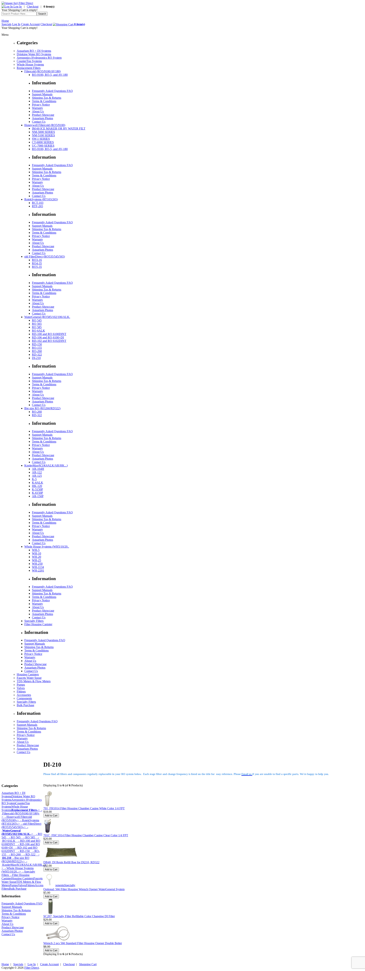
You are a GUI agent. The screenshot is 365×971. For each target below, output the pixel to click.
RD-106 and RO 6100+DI (48, 337)
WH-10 (36, 553)
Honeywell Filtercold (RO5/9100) (44, 125)
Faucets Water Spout (29, 677)
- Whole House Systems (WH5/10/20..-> (18, 870)
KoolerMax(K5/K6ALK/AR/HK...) (46, 465)
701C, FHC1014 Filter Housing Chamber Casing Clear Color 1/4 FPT (85, 835)
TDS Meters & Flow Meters (34, 681)
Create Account (30, 24)
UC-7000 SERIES (43, 145)
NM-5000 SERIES (43, 132)
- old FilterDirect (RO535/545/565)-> (21, 825)
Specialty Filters (34, 620)
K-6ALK (37, 482)
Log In (17, 6)
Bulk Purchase (25, 705)
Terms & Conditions (44, 101)
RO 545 (37, 320)
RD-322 (37, 354)
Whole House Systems (30, 64)
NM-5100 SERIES (43, 135)
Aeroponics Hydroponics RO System (39, 57)
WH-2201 (38, 570)
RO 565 (37, 323)
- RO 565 (13, 837)
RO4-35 (37, 263)
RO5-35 (37, 266)
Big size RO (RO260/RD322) (42, 408)
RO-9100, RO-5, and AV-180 (50, 74)
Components (24, 698)
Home (5, 20)
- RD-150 (22, 851)
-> (25, 810)
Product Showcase (43, 114)
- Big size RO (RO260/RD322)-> (15, 859)
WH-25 (36, 560)
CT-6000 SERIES (43, 142)
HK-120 (37, 486)
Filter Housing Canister (38, 624)
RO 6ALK (38, 330)
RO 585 (37, 327)
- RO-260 (13, 854)
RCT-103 (37, 202)
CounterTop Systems (29, 61)
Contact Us (38, 121)
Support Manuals (42, 94)
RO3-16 (37, 260)
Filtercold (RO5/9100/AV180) (42, 71)
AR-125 (37, 475)
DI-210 (36, 358)
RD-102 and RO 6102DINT (49, 340)
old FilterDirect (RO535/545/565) (44, 256)
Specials (6, 24)
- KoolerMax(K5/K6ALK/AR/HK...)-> (24, 865)
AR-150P (38, 496)
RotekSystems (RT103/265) (41, 199)
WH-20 (36, 556)
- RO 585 (28, 837)
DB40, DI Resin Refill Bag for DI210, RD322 (71, 862)
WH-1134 (38, 567)
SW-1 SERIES (41, 138)
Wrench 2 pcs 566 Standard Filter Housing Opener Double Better (82, 943)
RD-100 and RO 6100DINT (49, 334)
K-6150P (37, 492)
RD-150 (37, 344)
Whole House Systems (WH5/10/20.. (46, 546)
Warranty (37, 108)
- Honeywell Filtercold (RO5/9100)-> (17, 818)
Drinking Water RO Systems (34, 54)
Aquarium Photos (42, 118)
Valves (21, 688)
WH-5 (36, 550)
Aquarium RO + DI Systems (34, 50)
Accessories (24, 695)
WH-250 (37, 563)
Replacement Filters (28, 68)
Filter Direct (31, 967)
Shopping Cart (88, 964)
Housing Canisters (28, 674)
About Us (38, 111)
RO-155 (37, 347)
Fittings (21, 691)
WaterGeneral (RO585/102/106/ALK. (47, 317)
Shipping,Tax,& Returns (46, 97)
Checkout (32, 6)
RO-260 (37, 351)
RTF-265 (37, 206)
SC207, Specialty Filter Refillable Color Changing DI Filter (79, 916)
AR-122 (37, 472)
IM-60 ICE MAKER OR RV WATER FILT (58, 128)
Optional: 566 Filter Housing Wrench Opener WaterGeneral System (84, 889)
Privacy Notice (41, 104)
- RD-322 (28, 854)
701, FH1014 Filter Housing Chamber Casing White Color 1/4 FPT (84, 808)
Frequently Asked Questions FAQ (52, 91)
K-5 (34, 479)
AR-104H (38, 468)
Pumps (21, 684)
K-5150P (37, 489)
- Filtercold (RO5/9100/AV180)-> (22, 813)
